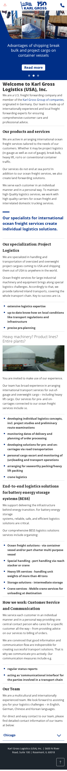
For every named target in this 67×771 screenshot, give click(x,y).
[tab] (33, 735)
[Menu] (5, 5)
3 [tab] (38, 76)
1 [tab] (29, 76)
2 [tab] (34, 76)
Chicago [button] (9, 735)
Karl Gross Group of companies (43, 100)
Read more (33, 67)
